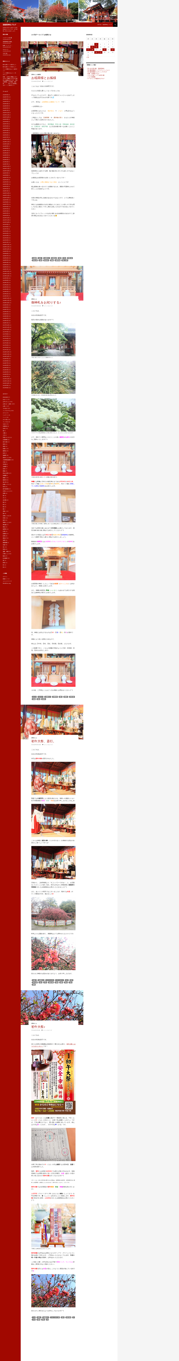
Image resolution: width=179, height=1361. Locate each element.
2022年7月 (5, 204)
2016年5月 (5, 367)
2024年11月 (6, 141)
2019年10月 (6, 276)
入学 (4, 435)
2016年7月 (5, 363)
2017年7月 (5, 336)
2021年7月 (5, 229)
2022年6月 (5, 206)
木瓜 (45, 982)
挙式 (4, 486)
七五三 (4, 424)
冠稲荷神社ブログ (9, 25)
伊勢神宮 (55, 696)
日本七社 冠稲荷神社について (104, 24)
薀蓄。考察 (5, 551)
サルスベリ (5, 49)
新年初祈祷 (5, 489)
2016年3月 (5, 372)
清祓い (4, 511)
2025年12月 (6, 112)
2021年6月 (5, 231)
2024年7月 (5, 150)
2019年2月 (5, 293)
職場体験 (5, 542)
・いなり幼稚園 (90, 77)
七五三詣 (5, 53)
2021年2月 (5, 240)
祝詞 (61, 982)
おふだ (34, 696)
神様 (39, 699)
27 (100, 52)
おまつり (41, 696)
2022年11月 (6, 195)
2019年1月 (5, 296)
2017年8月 (5, 334)
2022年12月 (6, 193)
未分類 (4, 500)
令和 (4, 428)
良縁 (4, 544)
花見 (71, 982)
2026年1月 (5, 110)
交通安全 (54, 258)
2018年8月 (5, 307)
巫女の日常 (5, 473)
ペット (4, 417)
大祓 (4, 462)
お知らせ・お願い (7, 404)
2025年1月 (5, 137)
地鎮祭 (4, 455)
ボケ (67, 980)
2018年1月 (5, 323)
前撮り (4, 448)
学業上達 (70, 258)
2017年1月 (5, 349)
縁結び (4, 538)
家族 (4, 471)
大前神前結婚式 (7, 459)
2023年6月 (5, 179)
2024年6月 (5, 153)
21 (104, 49)
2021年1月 (5, 242)
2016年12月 (6, 352)
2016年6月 (5, 365)
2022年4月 (5, 211)
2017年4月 (5, 343)
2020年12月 (6, 244)
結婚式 (4, 533)
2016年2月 (5, 374)
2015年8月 (5, 387)
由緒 (52, 260)
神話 (4, 527)
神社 (66, 982)
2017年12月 (6, 325)
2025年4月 (5, 130)
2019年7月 (5, 282)
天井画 (4, 464)
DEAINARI (5, 397)
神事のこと (5, 522)
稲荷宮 (39, 74)
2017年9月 (5, 331)
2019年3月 (5, 291)
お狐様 (34, 258)
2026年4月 (5, 103)
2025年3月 (5, 132)
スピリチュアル (50, 980)
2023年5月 (5, 182)
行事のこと (5, 553)
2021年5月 (5, 233)
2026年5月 (5, 101)
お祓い (40, 258)
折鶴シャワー (6, 484)
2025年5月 (5, 128)
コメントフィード (7, 581)
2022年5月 (5, 208)
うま (34, 1317)
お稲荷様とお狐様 (43, 78)
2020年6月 (5, 258)
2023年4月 (5, 184)
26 (96, 52)
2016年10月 (6, 356)
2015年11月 (6, 381)
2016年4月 (5, 369)
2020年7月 (5, 255)
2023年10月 (6, 170)
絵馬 (4, 535)
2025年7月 (5, 123)
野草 (4, 562)
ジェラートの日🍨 (7, 37)
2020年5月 (5, 260)
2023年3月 (5, 186)
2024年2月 (5, 161)
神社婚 (4, 524)
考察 (4, 540)
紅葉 (4, 531)
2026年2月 (5, 108)
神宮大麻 (72, 696)
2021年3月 (5, 238)
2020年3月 (5, 264)
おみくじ (5, 399)
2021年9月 (5, 224)
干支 (34, 1319)
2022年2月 (5, 215)
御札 (61, 696)
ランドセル (5, 421)
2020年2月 (5, 267)
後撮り (4, 477)
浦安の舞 (51, 982)
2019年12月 (6, 271)
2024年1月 (5, 164)
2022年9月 (5, 200)
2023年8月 (5, 175)
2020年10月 (6, 249)
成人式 (4, 482)
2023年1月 (5, 191)
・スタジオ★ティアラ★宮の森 (95, 75)
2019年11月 (6, 273)
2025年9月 (5, 119)
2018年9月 (5, 305)
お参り (34, 980)
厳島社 (4, 451)
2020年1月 (5, 269)
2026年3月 (5, 106)
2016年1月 (5, 376)
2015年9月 (5, 385)
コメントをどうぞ (48, 81)
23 (112, 49)
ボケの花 (5, 419)
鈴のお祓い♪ (6, 64)
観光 (4, 556)
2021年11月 (6, 220)
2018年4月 (5, 316)
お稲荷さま (46, 258)
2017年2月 (5, 347)
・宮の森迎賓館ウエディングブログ (96, 72)
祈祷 (57, 982)
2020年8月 (5, 253)
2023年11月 (6, 168)
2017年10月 (6, 329)
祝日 (4, 520)
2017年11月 (6, 327)
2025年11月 (6, 115)
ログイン (5, 576)
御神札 (65, 696)
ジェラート (5, 415)
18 (92, 49)
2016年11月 (6, 354)
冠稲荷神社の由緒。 (8, 41)
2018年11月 (6, 300)
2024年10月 (6, 144)
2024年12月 (6, 139)
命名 (4, 453)
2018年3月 (5, 318)
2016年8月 (5, 361)
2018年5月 (5, 314)
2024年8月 (5, 148)
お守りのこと (6, 401)
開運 (34, 984)
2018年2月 (5, 320)
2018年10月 (6, 302)
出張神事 (5, 439)
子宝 (64, 258)
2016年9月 (5, 358)
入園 (4, 433)
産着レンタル (6, 515)
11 (92, 47)
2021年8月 (5, 226)
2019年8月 (5, 280)
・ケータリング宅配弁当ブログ (95, 78)
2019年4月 (5, 289)
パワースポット (59, 980)
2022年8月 (5, 202)
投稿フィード (6, 579)
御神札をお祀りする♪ (46, 302)
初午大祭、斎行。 (43, 741)
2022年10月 (6, 197)
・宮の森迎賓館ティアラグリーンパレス (98, 70)
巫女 (41, 982)
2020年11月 (6, 246)
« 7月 (87, 57)
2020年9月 (5, 251)
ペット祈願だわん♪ (7, 69)
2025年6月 (5, 126)
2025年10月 (6, 117)
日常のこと (34, 74)
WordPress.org (7, 583)
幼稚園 (4, 475)
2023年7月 (5, 177)
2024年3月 (5, 159)
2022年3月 (5, 213)
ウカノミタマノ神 (55, 1317)
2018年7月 (5, 309)
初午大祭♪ (38, 1026)
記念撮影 (5, 558)
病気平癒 (58, 260)
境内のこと (5, 457)
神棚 (34, 699)
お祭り (39, 1317)
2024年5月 (5, 155)
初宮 (60, 258)
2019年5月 (5, 287)
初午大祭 (35, 982)
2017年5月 (5, 340)
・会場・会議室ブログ (92, 73)
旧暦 (4, 493)
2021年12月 (6, 217)
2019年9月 (5, 278)
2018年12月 (6, 298)
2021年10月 (6, 222)
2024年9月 (5, 146)
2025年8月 (5, 121)
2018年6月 (5, 311)
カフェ (4, 413)
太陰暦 (4, 466)
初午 (72, 980)
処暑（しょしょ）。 (8, 45)
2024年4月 (5, 157)
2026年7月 (5, 97)
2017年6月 (5, 338)
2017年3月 (5, 345)
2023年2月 (5, 188)
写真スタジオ (6, 437)
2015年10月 (6, 383)
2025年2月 (5, 135)
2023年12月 (6, 166)
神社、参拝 (64, 260)
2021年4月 (5, 235)
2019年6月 (5, 284)
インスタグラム (7, 410)
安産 (41, 260)
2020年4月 (5, 262)
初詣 (4, 446)
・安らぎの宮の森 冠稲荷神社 (95, 68)
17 (88, 49)
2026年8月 (5, 94)
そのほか (5, 408)
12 (96, 47)
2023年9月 (5, 173)
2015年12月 (6, 378)
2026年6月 (5, 99)
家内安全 (46, 260)
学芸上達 (35, 260)
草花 (4, 549)
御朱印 (4, 480)
